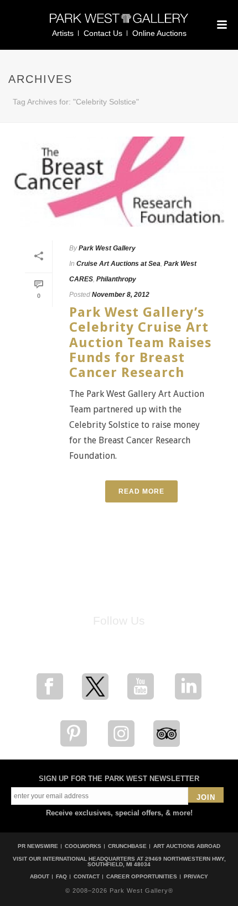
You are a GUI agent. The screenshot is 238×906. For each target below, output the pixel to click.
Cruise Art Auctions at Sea (118, 264)
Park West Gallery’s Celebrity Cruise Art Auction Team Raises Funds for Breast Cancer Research (140, 342)
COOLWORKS (83, 846)
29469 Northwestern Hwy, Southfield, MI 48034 (156, 861)
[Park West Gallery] (119, 23)
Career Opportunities (141, 876)
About (39, 876)
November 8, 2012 (120, 294)
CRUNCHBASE (127, 846)
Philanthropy (116, 279)
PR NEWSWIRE (38, 846)
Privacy (196, 876)
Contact (87, 876)
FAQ (61, 876)
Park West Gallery (107, 248)
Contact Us (103, 33)
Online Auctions (159, 33)
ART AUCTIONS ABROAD (186, 846)
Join (205, 797)
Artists (63, 33)
